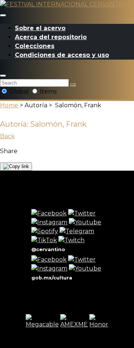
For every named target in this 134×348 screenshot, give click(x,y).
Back (7, 136)
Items (47, 91)
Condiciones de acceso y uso (62, 54)
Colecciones (34, 46)
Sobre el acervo (40, 28)
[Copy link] (16, 166)
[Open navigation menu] (3, 15)
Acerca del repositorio (51, 37)
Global (19, 91)
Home (9, 105)
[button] (3, 76)
